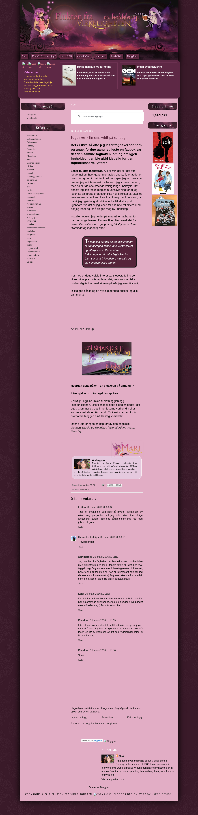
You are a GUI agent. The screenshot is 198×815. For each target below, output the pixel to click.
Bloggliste (132, 56)
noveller (30, 224)
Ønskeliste (116, 56)
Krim (29, 159)
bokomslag (32, 180)
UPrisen (30, 166)
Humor (30, 152)
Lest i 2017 (66, 56)
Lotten (82, 507)
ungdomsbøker (33, 252)
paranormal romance (36, 228)
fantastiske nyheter (35, 193)
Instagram (31, 114)
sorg (29, 238)
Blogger (104, 787)
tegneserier (32, 241)
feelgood (30, 197)
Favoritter (31, 149)
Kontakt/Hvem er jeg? (44, 56)
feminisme (31, 200)
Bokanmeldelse (34, 139)
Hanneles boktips (88, 537)
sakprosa (31, 235)
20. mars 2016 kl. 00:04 (99, 507)
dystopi (30, 190)
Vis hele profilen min (112, 779)
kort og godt (32, 217)
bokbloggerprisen (34, 176)
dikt (28, 187)
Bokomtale (32, 142)
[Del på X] (114, 485)
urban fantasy (33, 255)
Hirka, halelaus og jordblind (94, 66)
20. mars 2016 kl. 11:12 (105, 556)
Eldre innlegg (134, 717)
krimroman (31, 221)
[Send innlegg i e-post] (103, 485)
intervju (30, 207)
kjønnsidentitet (33, 214)
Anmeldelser (83, 56)
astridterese (85, 556)
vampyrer (31, 258)
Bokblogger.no (107, 471)
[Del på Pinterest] (120, 485)
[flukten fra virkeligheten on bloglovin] (92, 741)
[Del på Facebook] (117, 485)
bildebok (30, 170)
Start (24, 56)
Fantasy (30, 146)
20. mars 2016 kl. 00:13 (112, 537)
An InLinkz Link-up (82, 328)
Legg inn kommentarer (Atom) (101, 723)
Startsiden (107, 717)
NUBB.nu (133, 466)
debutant (31, 183)
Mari (84, 485)
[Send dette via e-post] (108, 485)
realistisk (31, 231)
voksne (30, 262)
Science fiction (33, 163)
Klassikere (31, 156)
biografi (30, 173)
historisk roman (34, 204)
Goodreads (32, 118)
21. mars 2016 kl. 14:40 (103, 650)
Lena (81, 593)
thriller (29, 245)
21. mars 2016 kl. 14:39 (103, 620)
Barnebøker (32, 135)
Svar (80, 526)
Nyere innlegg (79, 717)
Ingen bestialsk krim (149, 66)
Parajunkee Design (157, 794)
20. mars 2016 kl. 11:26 (97, 593)
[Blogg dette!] (111, 485)
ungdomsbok (32, 248)
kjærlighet (31, 211)
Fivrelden (83, 620)
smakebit (84, 489)
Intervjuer (100, 56)
